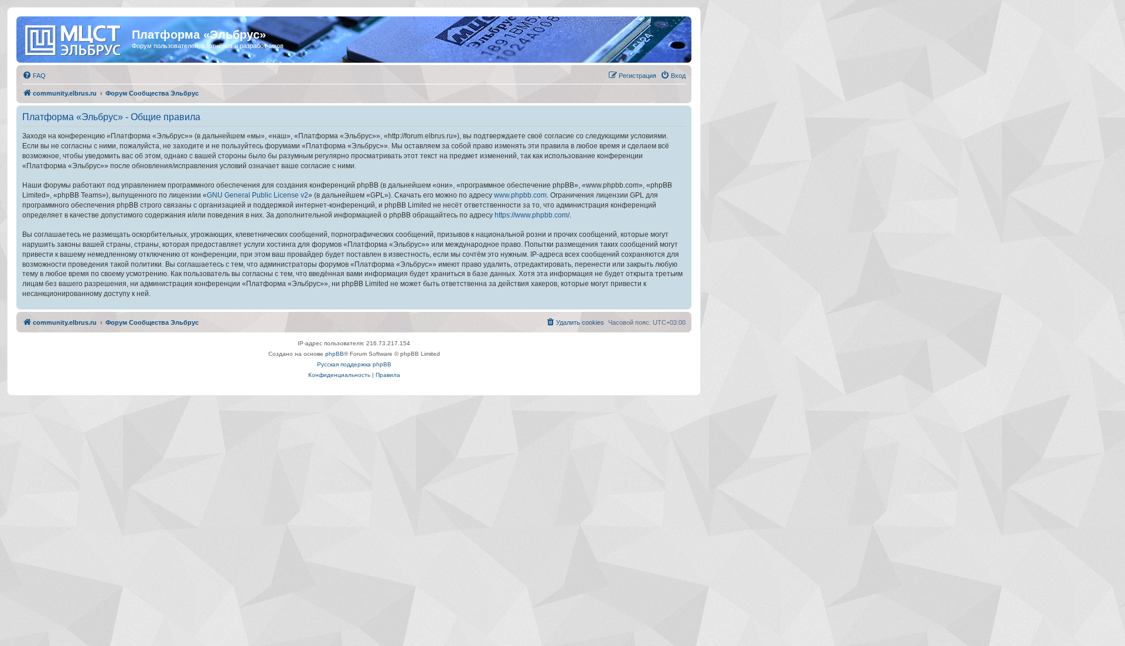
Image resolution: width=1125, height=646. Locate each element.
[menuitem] (34, 76)
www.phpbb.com (520, 195)
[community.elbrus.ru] (75, 38)
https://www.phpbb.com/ (532, 215)
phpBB (334, 354)
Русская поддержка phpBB (354, 364)
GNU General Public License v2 (257, 195)
